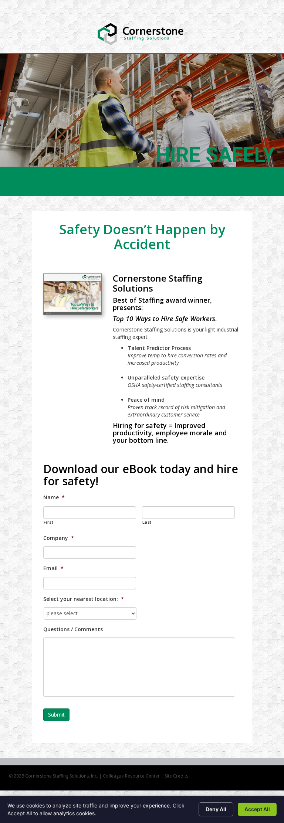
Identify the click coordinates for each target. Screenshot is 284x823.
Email (53, 568)
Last (147, 522)
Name (54, 497)
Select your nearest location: (83, 599)
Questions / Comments (73, 629)
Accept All (257, 809)
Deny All (216, 809)
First (49, 522)
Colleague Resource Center (131, 776)
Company (58, 538)
